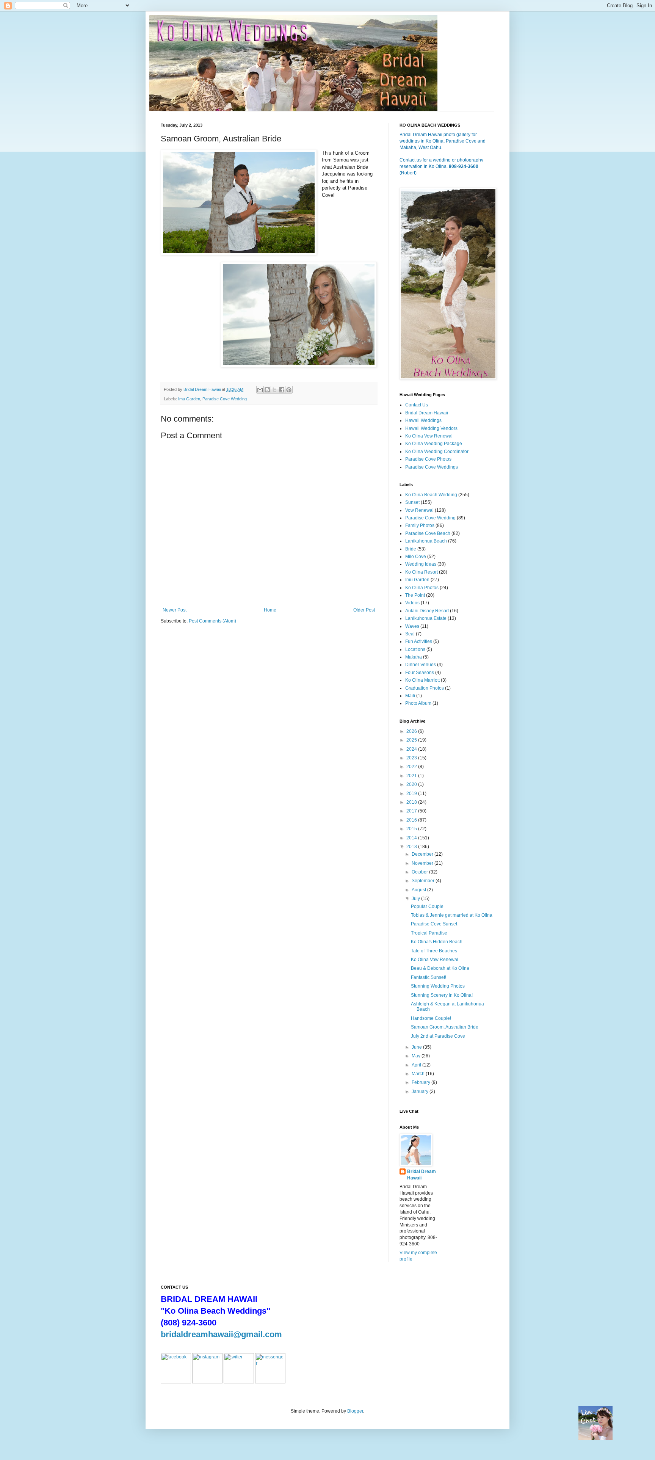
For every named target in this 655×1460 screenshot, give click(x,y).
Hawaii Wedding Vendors (431, 428)
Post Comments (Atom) (212, 621)
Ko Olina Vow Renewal (429, 436)
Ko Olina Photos (422, 587)
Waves (412, 626)
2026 (412, 731)
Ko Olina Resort (421, 572)
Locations (415, 649)
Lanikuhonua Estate (426, 618)
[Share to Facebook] (281, 390)
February (421, 1082)
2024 (412, 749)
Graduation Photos (424, 688)
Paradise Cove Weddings (431, 467)
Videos (412, 602)
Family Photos (419, 525)
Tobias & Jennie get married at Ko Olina (451, 915)
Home (270, 610)
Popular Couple (427, 906)
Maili (410, 695)
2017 (412, 811)
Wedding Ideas (420, 564)
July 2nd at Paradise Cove (438, 1036)
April (417, 1065)
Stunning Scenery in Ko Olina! (442, 995)
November (423, 863)
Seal (410, 634)
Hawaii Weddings (423, 420)
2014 (412, 838)
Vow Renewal (419, 510)
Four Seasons (419, 672)
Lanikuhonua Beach (426, 541)
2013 (412, 846)
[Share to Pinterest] (289, 390)
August (419, 889)
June (417, 1047)
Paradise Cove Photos (428, 459)
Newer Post (174, 610)
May (417, 1056)
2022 (412, 766)
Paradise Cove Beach (427, 533)
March (419, 1073)
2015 (412, 828)
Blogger (355, 1411)
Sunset (412, 502)
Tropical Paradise (429, 933)
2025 (412, 740)
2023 (412, 758)
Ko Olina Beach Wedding (431, 494)
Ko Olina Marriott (422, 680)
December (423, 854)
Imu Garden (189, 399)
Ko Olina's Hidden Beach (436, 941)
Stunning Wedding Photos (438, 986)
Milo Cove (415, 556)
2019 (412, 793)
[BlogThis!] (267, 390)
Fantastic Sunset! (428, 977)
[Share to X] (274, 390)
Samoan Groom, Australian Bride (444, 1027)
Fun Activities (418, 641)
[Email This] (260, 390)
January (420, 1091)
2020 (412, 784)
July (416, 898)
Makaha (413, 657)
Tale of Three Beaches (434, 950)
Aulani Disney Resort (427, 610)
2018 (412, 802)
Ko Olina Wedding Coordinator (437, 451)
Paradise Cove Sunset (434, 924)
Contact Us (416, 405)
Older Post (364, 610)
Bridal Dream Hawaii (426, 413)
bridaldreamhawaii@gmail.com (221, 1334)
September (424, 880)
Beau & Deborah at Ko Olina (440, 968)
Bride (410, 549)
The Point (415, 595)
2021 (412, 775)
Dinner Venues (420, 664)
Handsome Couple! (431, 1018)
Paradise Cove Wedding (224, 399)
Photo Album (418, 703)
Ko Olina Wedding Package (433, 443)
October (420, 872)
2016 (412, 820)
